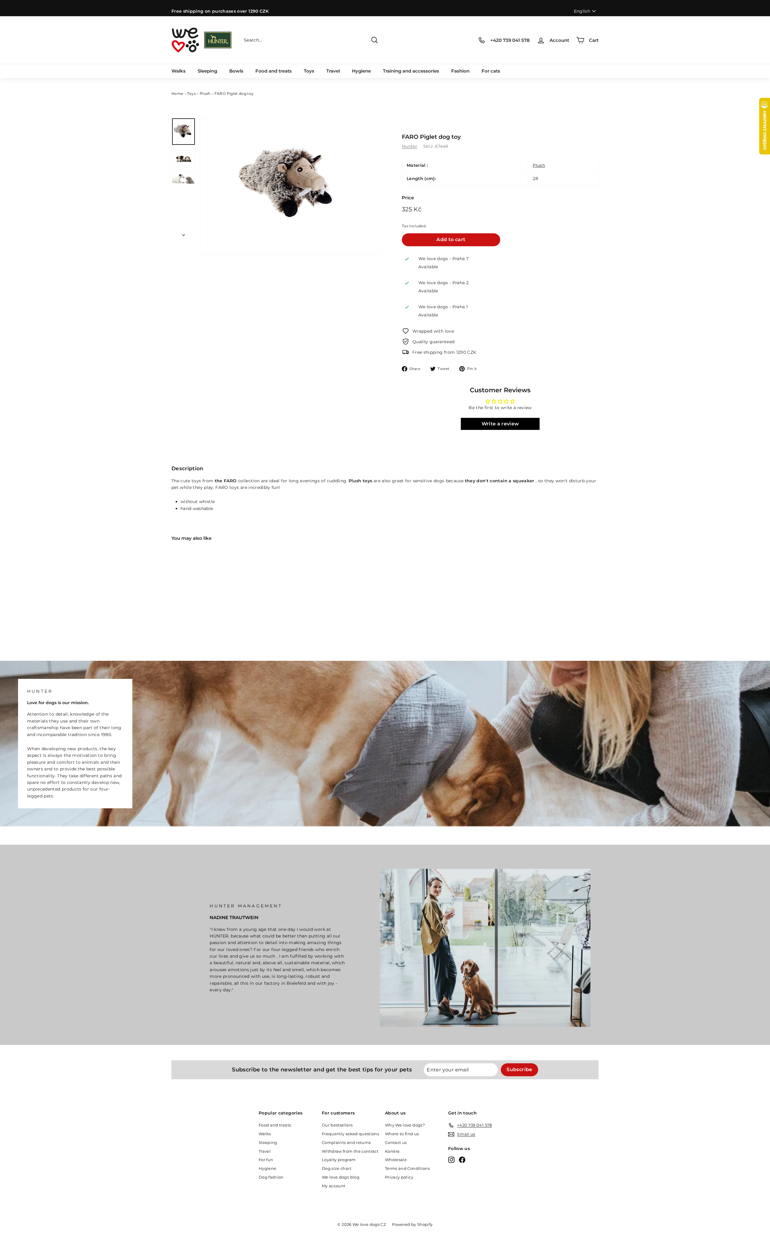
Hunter (409, 146)
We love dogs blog (340, 1177)
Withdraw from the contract (350, 1151)
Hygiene (361, 71)
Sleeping (207, 71)
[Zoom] (290, 186)
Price (408, 197)
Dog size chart (336, 1168)
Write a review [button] (500, 424)
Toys (309, 71)
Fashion (460, 71)
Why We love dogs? (405, 1125)
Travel (333, 71)
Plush (205, 93)
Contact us (396, 1142)
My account (334, 1185)
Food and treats (273, 71)
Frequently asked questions (350, 1133)
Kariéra (392, 1151)
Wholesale (396, 1159)
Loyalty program (339, 1159)
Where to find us (402, 1133)
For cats (491, 71)
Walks (178, 71)
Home (177, 93)
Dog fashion (271, 1177)
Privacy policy (399, 1177)
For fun (266, 1159)
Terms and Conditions (407, 1168)
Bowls (236, 71)
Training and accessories (411, 71)
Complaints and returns (346, 1142)
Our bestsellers (337, 1125)
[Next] (183, 233)
